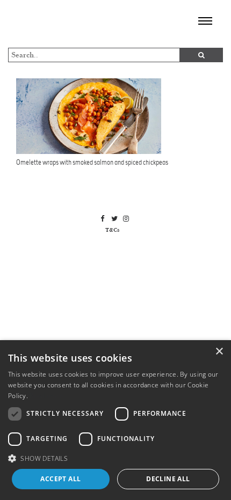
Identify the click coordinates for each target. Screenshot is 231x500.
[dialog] (115, 420)
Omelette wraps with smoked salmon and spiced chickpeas (92, 162)
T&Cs (112, 229)
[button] (115, 458)
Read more (46, 395)
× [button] (219, 352)
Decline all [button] (168, 478)
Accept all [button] (60, 478)
